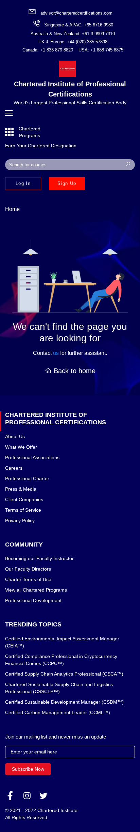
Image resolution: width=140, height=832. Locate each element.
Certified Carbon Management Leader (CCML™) (57, 712)
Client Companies (24, 499)
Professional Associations (32, 457)
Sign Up (66, 183)
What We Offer (21, 447)
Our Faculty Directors (28, 569)
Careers (13, 468)
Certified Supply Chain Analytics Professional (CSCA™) (64, 674)
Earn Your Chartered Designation (40, 145)
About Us (15, 436)
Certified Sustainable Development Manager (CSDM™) (64, 702)
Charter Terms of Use (28, 579)
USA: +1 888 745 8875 (100, 49)
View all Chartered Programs (36, 590)
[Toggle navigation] (9, 113)
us (56, 353)
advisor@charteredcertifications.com (76, 13)
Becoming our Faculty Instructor (39, 558)
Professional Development (33, 600)
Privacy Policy (20, 520)
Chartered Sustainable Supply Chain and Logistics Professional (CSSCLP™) (59, 688)
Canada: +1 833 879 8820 (47, 49)
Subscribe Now (28, 769)
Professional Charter (27, 478)
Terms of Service (23, 510)
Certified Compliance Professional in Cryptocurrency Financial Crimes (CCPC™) (61, 660)
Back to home (73, 371)
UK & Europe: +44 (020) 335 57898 (72, 41)
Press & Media (20, 489)
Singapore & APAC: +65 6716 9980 (78, 24)
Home (12, 209)
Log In (23, 183)
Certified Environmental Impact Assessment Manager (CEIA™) (62, 642)
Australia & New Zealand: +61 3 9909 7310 (73, 33)
